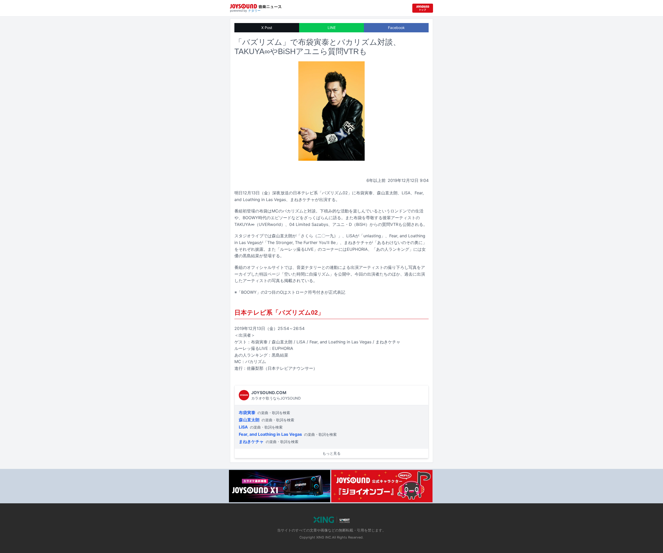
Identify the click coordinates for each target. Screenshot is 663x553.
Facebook (396, 27)
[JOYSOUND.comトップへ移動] (422, 8)
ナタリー (254, 10)
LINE (332, 27)
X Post (266, 27)
